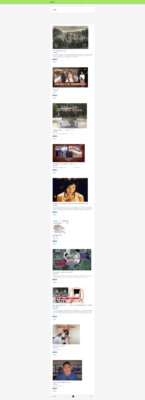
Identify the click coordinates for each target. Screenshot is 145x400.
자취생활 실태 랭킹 (57, 235)
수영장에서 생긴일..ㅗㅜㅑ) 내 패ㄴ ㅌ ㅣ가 (63, 130)
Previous (54, 396)
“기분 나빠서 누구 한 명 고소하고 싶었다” (63, 272)
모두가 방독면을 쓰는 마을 (59, 50)
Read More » (55, 62)
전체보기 (56, 52)
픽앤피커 (52, 2)
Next (92, 396)
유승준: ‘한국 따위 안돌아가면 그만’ (61, 382)
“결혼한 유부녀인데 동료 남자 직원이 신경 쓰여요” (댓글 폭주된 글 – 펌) (70, 203)
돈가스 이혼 (55, 89)
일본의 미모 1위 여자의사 (59, 346)
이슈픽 (54, 52)
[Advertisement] (72, 18)
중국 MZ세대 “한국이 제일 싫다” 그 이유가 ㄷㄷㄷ (65, 164)
